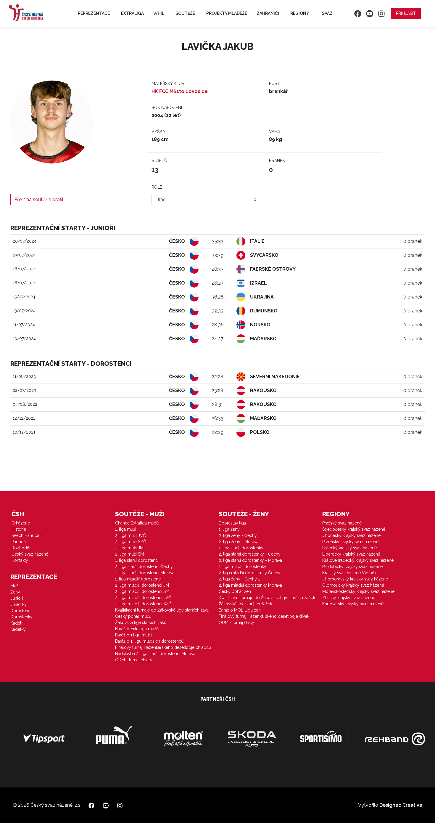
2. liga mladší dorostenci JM (142, 585)
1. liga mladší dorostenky (242, 566)
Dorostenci (20, 610)
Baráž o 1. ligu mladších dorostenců (149, 641)
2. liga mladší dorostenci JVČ (143, 597)
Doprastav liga (232, 523)
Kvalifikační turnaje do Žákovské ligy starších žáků (162, 610)
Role (157, 187)
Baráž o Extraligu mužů (137, 628)
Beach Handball (27, 535)
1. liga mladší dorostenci (138, 579)
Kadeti (16, 623)
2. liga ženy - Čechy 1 (239, 535)
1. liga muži (125, 529)
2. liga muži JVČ (130, 535)
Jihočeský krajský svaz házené (351, 535)
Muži (14, 585)
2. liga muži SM (129, 554)
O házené (21, 523)
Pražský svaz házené (342, 523)
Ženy (15, 592)
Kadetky (18, 629)
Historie (19, 529)
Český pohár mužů (133, 616)
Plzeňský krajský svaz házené (350, 541)
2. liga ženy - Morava (238, 541)
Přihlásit (406, 13)
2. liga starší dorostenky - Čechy (250, 554)
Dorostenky (21, 617)
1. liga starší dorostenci (137, 560)
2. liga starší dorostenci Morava (144, 572)
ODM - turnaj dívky (236, 622)
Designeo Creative (400, 805)
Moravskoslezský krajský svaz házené (358, 591)
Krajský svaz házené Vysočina (351, 572)
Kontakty (20, 560)
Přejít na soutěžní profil (38, 199)
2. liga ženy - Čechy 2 (239, 579)
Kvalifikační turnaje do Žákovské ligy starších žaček (267, 597)
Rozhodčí (21, 548)
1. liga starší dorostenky (241, 548)
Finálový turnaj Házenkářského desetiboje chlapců (163, 647)
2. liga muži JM (129, 548)
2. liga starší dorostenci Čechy (144, 566)
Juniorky (18, 604)
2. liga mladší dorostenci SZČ (143, 603)
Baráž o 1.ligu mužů (133, 635)
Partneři (19, 541)
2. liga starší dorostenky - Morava (250, 560)
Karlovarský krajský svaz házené (353, 603)
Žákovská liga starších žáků (140, 622)
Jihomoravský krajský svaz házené (355, 579)
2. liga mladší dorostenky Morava (250, 585)
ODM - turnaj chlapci (134, 659)
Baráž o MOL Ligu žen (240, 610)
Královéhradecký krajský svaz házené (358, 560)
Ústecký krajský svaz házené (349, 548)
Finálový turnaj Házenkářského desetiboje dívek (264, 616)
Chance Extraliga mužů (137, 523)
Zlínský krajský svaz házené (348, 597)
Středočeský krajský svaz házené (353, 529)
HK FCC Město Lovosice (180, 91)
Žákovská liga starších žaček (245, 603)
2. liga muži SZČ (130, 541)
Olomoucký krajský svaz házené (353, 585)
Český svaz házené (30, 554)
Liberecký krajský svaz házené (351, 554)
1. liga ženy (229, 529)
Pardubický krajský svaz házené (352, 566)
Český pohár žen (235, 591)
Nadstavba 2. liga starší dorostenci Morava (155, 653)
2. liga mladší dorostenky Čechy (250, 572)
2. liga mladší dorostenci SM (142, 591)
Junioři (16, 598)
